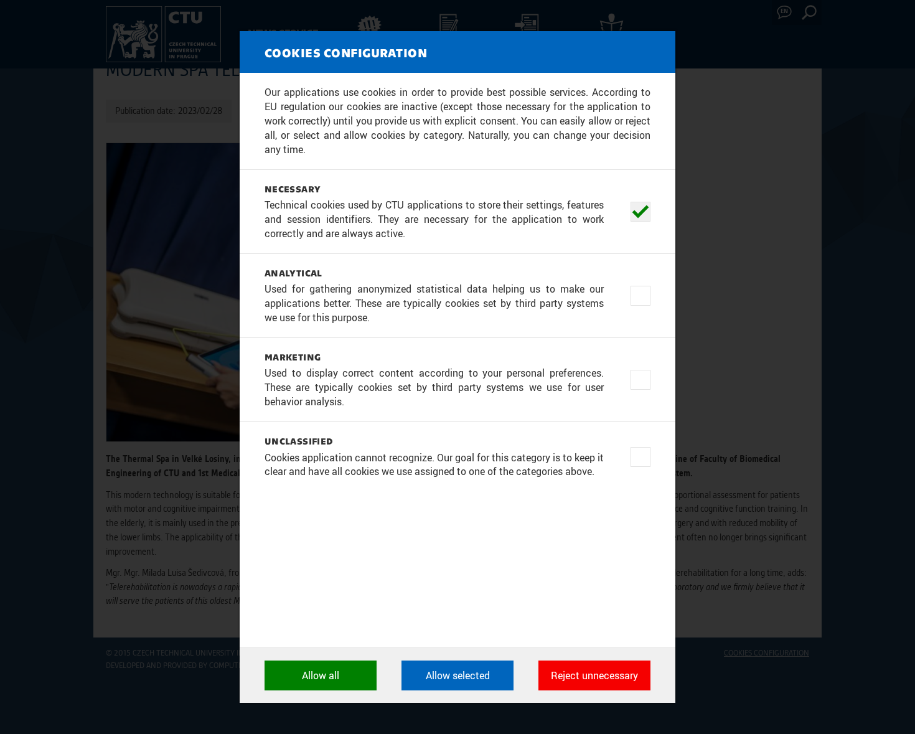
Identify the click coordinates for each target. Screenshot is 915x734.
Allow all (320, 675)
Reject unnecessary (594, 675)
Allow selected (458, 675)
